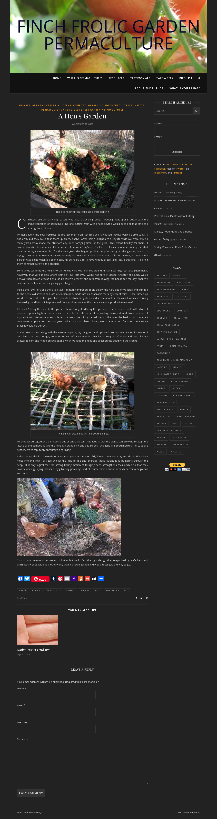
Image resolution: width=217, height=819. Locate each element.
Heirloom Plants (168, 374)
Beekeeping (164, 282)
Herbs (189, 374)
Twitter (180, 168)
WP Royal (38, 812)
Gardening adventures (105, 105)
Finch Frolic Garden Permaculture (108, 34)
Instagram (160, 172)
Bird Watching (166, 289)
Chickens (64, 105)
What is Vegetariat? (185, 88)
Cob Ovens (163, 310)
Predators (164, 416)
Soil (125, 590)
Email (21, 705)
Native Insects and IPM (33, 650)
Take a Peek (164, 78)
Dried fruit (181, 318)
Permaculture (112, 590)
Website (22, 722)
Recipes (161, 423)
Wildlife (176, 451)
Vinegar (162, 444)
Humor (161, 388)
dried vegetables (168, 324)
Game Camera (178, 346)
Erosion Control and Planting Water (174, 200)
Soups (188, 423)
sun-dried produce (169, 430)
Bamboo (36, 590)
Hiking (161, 381)
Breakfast (163, 296)
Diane (23, 598)
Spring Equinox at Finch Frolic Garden (175, 247)
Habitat (162, 367)
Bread (186, 289)
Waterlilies (181, 444)
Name (21, 688)
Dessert (162, 318)
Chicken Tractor (53, 590)
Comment (22, 739)
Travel (161, 437)
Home (57, 78)
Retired (158, 192)
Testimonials (140, 78)
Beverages (184, 282)
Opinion (162, 395)
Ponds (184, 409)
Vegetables (179, 437)
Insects (97, 590)
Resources (116, 78)
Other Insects (134, 105)
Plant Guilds (165, 402)
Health (178, 367)
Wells (160, 451)
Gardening (163, 353)
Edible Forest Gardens (172, 339)
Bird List (185, 78)
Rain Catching (186, 416)
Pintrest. (178, 172)
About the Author (149, 88)
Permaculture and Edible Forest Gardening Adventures (82, 109)
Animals (24, 105)
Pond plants (165, 409)
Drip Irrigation (167, 332)
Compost (79, 105)
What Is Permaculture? (85, 78)
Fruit (160, 346)
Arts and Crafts (44, 105)
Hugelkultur (180, 381)
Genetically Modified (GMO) (175, 360)
